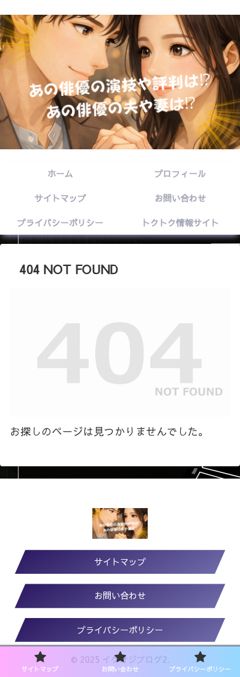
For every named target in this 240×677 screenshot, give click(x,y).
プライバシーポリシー (120, 630)
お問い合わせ (120, 595)
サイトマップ (120, 561)
